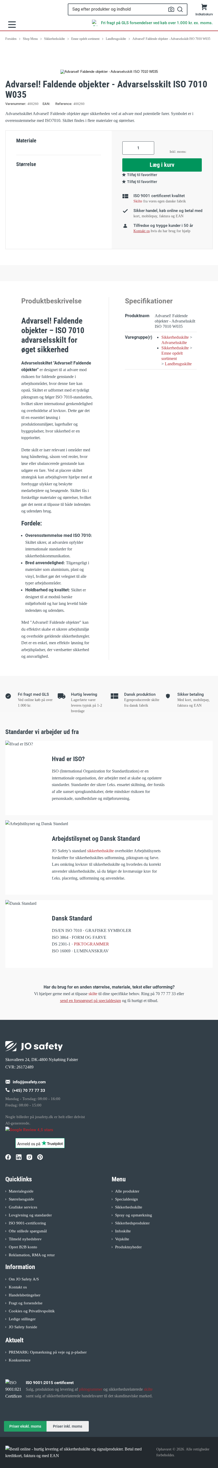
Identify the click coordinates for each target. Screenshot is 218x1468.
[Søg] (180, 9)
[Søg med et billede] (171, 9)
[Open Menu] (12, 25)
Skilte (137, 201)
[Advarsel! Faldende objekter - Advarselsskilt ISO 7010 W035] (109, 71)
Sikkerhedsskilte (175, 337)
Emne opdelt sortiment (172, 356)
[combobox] (127, 9)
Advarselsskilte (174, 342)
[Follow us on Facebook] (8, 1157)
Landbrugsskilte (178, 364)
